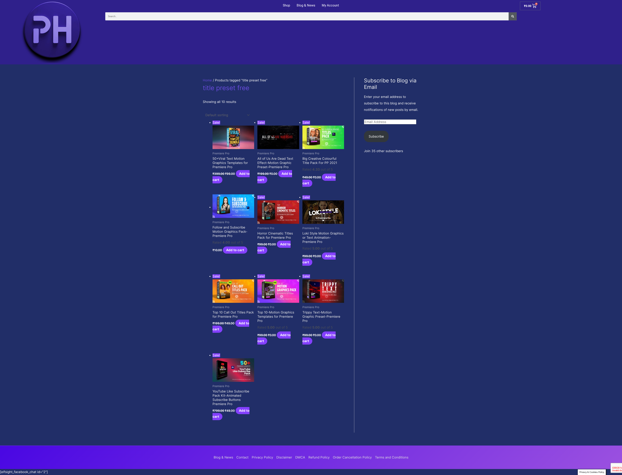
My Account (330, 5)
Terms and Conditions (391, 457)
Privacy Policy (262, 457)
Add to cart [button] (235, 250)
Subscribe (376, 136)
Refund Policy (319, 457)
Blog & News (306, 5)
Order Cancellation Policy (352, 457)
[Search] (513, 16)
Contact (242, 457)
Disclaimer (284, 457)
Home (207, 80)
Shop (286, 5)
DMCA (300, 457)
